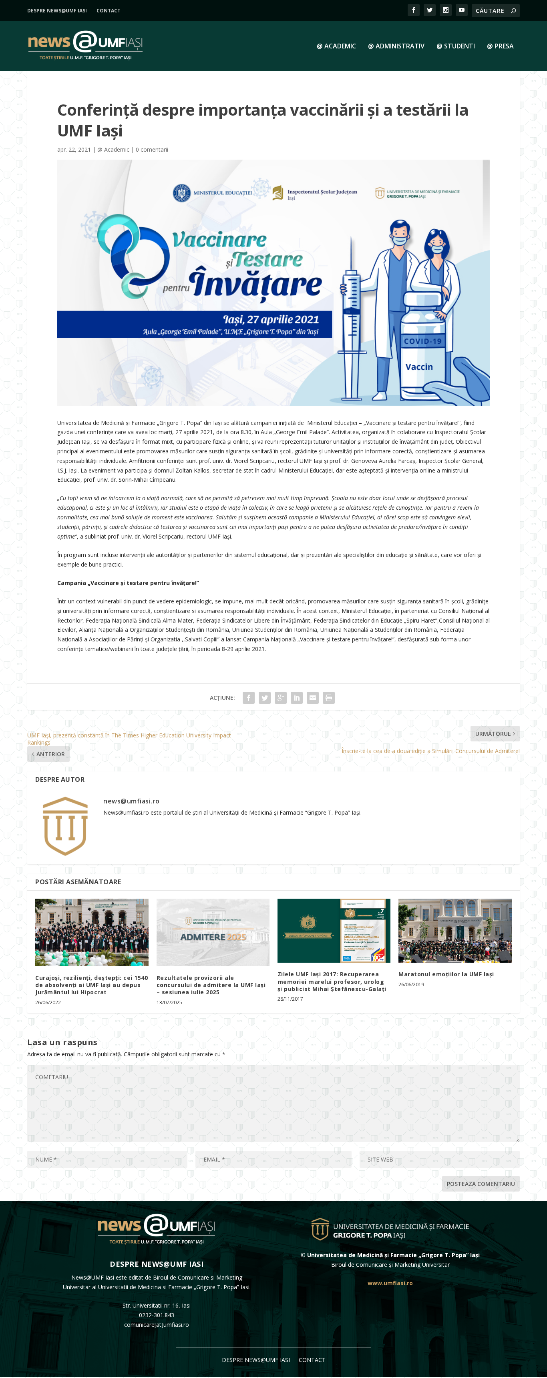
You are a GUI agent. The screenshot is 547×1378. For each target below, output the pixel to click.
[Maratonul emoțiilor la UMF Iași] (454, 931)
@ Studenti (455, 46)
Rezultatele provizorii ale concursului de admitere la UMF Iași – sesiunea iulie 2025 (211, 985)
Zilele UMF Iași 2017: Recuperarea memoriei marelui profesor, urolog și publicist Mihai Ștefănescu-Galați (332, 981)
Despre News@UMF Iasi (57, 10)
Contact (109, 10)
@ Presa (500, 46)
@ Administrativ (396, 46)
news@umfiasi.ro (131, 801)
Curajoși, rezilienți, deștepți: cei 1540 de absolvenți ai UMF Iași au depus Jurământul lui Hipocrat (91, 985)
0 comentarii (152, 149)
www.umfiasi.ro (390, 1283)
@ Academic (336, 46)
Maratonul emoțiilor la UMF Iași (446, 974)
